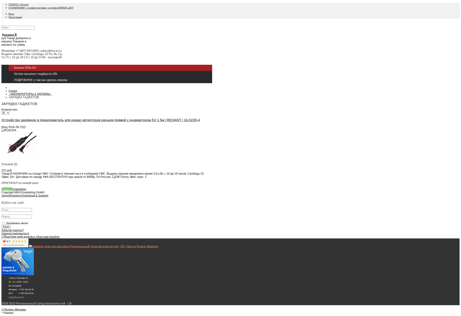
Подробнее (18, 189)
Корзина (8, 34)
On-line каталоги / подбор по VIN (35, 73)
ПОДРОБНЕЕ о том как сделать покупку (41, 80)
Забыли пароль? (12, 230)
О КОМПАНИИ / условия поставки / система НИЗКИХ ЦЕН (41, 7)
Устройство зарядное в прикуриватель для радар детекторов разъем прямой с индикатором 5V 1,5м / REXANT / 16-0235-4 (100, 120)
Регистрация (15, 17)
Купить (6, 189)
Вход (11, 14)
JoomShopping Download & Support (24, 195)
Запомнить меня (17, 223)
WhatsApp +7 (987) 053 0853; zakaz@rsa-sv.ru (31, 50)
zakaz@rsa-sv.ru (16, 297)
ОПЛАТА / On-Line (18, 4)
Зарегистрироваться (15, 233)
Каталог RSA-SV (25, 67)
